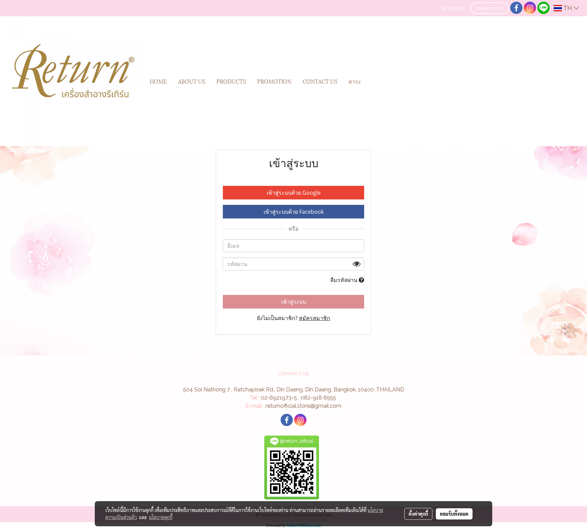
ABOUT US (191, 81)
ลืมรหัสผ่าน (344, 280)
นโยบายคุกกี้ (161, 517)
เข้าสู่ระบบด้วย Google (294, 192)
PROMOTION (274, 81)
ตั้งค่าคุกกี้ (418, 514)
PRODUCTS (231, 81)
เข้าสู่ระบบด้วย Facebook (294, 211)
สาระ (355, 81)
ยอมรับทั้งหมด (454, 514)
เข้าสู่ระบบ (452, 8)
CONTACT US (320, 81)
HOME (158, 81)
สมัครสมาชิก (489, 8)
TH (568, 8)
